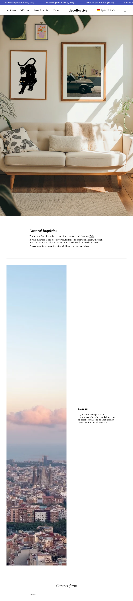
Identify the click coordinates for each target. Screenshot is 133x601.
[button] (11, 10)
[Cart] (125, 10)
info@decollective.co (87, 242)
